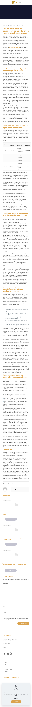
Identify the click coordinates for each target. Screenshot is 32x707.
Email (4, 606)
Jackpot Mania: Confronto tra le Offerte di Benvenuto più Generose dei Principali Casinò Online (14, 564)
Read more (16, 698)
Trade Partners (8, 669)
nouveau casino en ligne (14, 47)
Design (6, 671)
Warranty (7, 667)
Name (4, 600)
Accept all (16, 701)
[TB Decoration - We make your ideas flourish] (16, 2)
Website (4, 612)
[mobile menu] (30, 2)
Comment (5, 583)
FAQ (6, 662)
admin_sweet (12, 25)
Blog (6, 665)
